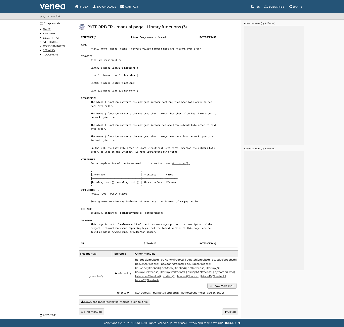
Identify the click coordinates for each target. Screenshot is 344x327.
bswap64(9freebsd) (200, 271)
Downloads (106, 6)
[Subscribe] (235, 322)
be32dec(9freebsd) (224, 259)
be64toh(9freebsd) (174, 268)
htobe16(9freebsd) (213, 276)
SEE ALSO (49, 50)
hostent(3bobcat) (188, 276)
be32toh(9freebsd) (173, 263)
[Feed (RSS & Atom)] (231, 322)
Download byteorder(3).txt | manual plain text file (115, 301)
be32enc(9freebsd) (147, 263)
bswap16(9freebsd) (147, 271)
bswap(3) (96, 212)
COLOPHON (50, 54)
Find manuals (92, 311)
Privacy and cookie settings (205, 322)
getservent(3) (154, 212)
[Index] (52, 6)
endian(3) (111, 212)
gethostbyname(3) (131, 212)
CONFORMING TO (54, 46)
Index (83, 6)
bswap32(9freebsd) (173, 271)
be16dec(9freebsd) (147, 259)
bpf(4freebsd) (196, 268)
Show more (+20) (223, 285)
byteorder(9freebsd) (148, 276)
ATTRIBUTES (50, 41)
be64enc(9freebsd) (147, 268)
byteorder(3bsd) (224, 271)
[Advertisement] (274, 85)
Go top (231, 311)
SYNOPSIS (49, 33)
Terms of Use (178, 322)
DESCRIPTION (51, 37)
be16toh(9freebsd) (198, 259)
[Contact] (226, 322)
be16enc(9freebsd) (173, 259)
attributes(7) (181, 163)
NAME (47, 29)
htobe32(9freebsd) (147, 280)
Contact (131, 6)
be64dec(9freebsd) (199, 263)
